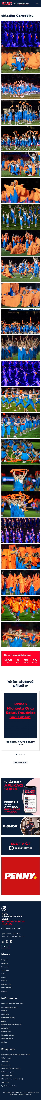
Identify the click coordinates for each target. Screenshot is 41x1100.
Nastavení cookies (24, 1094)
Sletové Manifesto (8, 1035)
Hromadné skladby (8, 1017)
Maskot (4, 1042)
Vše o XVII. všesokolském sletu (12, 1003)
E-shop (4, 977)
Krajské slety (6, 1065)
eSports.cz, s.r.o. (22, 1092)
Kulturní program (7, 1072)
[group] (21, 721)
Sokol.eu (11, 1092)
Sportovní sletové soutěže (10, 1068)
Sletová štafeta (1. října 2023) (12, 1079)
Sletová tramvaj (7, 1038)
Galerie (3, 974)
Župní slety (5, 1061)
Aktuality (4, 963)
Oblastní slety (6, 1058)
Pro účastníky (6, 987)
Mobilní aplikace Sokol (9, 1007)
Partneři (4, 981)
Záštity (3, 1021)
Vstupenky (5, 970)
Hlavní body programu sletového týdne (15, 1054)
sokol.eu (6, 947)
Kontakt (4, 1011)
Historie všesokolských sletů (11, 1024)
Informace (5, 967)
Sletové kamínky (7, 1075)
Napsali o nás (6, 984)
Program (4, 960)
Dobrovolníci (6, 1031)
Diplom (4, 991)
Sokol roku (5, 1082)
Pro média (5, 1014)
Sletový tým (5, 1028)
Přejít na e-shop (20, 762)
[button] (16, 754)
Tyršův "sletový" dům (9, 1086)
